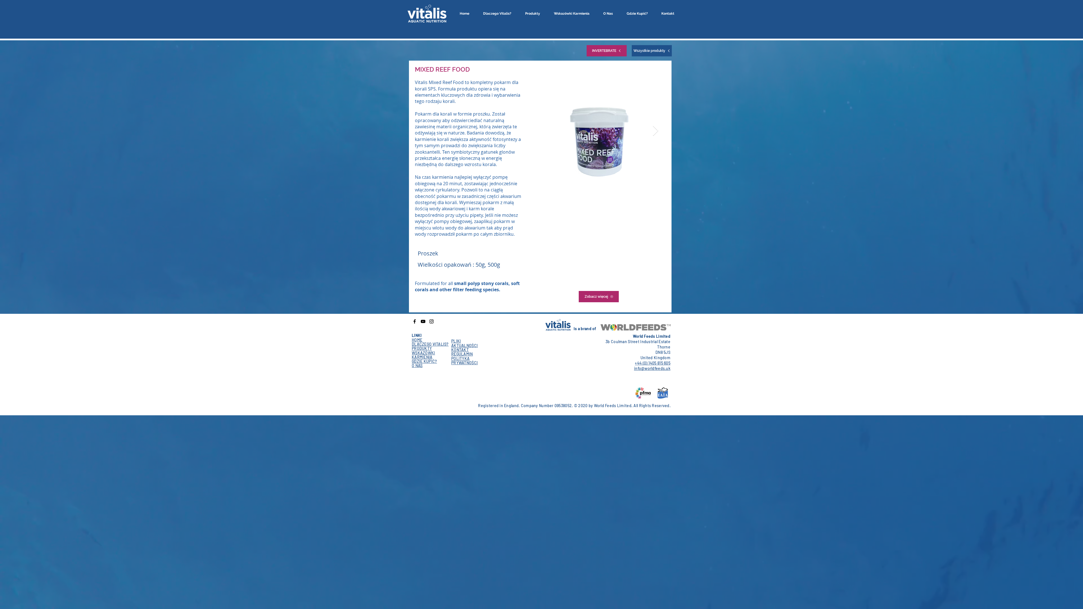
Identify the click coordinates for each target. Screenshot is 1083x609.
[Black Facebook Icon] (414, 321)
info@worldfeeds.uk (652, 368)
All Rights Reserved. (652, 405)
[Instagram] (431, 321)
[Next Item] (655, 130)
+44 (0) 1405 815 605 (652, 363)
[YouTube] (423, 321)
